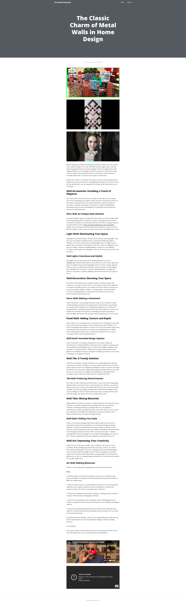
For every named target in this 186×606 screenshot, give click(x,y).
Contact (129, 2)
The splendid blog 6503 (62, 2)
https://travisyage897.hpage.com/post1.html (99, 225)
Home (122, 2)
